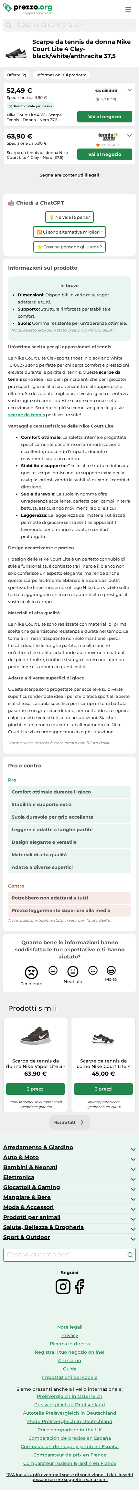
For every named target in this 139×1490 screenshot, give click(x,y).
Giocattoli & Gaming (31, 1187)
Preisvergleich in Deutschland (69, 1405)
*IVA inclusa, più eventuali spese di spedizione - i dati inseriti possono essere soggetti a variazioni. (69, 1477)
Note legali (69, 1327)
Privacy (69, 1335)
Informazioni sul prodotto (62, 74)
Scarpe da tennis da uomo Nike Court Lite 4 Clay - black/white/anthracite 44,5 (104, 1063)
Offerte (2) (16, 74)
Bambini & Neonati (30, 1167)
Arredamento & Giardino (38, 1147)
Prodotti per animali (31, 1217)
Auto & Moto (21, 1157)
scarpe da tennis (26, 414)
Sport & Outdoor (26, 1237)
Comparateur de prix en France (69, 1455)
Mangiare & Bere (27, 1197)
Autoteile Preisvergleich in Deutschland (69, 1413)
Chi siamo (69, 1360)
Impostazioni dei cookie (70, 1377)
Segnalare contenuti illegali (69, 175)
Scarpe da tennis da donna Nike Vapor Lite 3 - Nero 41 (35, 1063)
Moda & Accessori (28, 1207)
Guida (70, 1369)
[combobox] (75, 25)
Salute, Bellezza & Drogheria (43, 1227)
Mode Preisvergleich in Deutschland (69, 1421)
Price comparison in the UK (69, 1430)
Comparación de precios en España (69, 1438)
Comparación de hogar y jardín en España (70, 1446)
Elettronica (18, 1177)
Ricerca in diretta (70, 1344)
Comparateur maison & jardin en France (69, 1463)
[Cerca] (8, 25)
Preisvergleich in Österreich (69, 1396)
